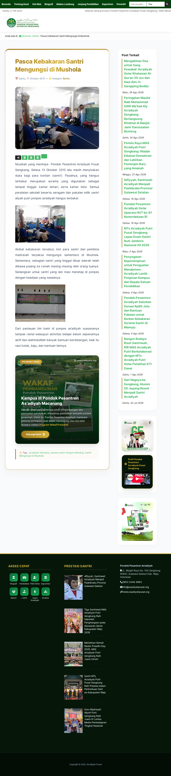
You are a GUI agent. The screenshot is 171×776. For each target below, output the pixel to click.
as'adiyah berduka (39, 452)
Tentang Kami (21, 4)
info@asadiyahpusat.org (135, 587)
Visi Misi (36, 4)
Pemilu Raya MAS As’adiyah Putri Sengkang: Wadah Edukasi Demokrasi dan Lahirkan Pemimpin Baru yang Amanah (137, 155)
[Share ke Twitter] (31, 157)
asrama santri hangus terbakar (67, 452)
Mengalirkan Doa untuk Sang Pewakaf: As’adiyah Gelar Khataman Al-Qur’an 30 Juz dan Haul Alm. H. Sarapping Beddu (138, 73)
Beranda (6, 4)
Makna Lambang (65, 4)
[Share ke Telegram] (44, 157)
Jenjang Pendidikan (88, 4)
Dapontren (107, 4)
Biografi (49, 4)
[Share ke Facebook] (25, 157)
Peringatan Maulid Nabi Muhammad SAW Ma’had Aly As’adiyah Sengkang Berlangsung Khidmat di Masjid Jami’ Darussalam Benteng (137, 114)
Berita (36, 36)
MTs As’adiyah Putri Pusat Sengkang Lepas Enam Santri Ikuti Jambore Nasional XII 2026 (138, 237)
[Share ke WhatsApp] (38, 157)
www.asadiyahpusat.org (136, 591)
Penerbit (121, 4)
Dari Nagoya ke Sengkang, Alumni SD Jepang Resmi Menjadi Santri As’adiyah (137, 388)
